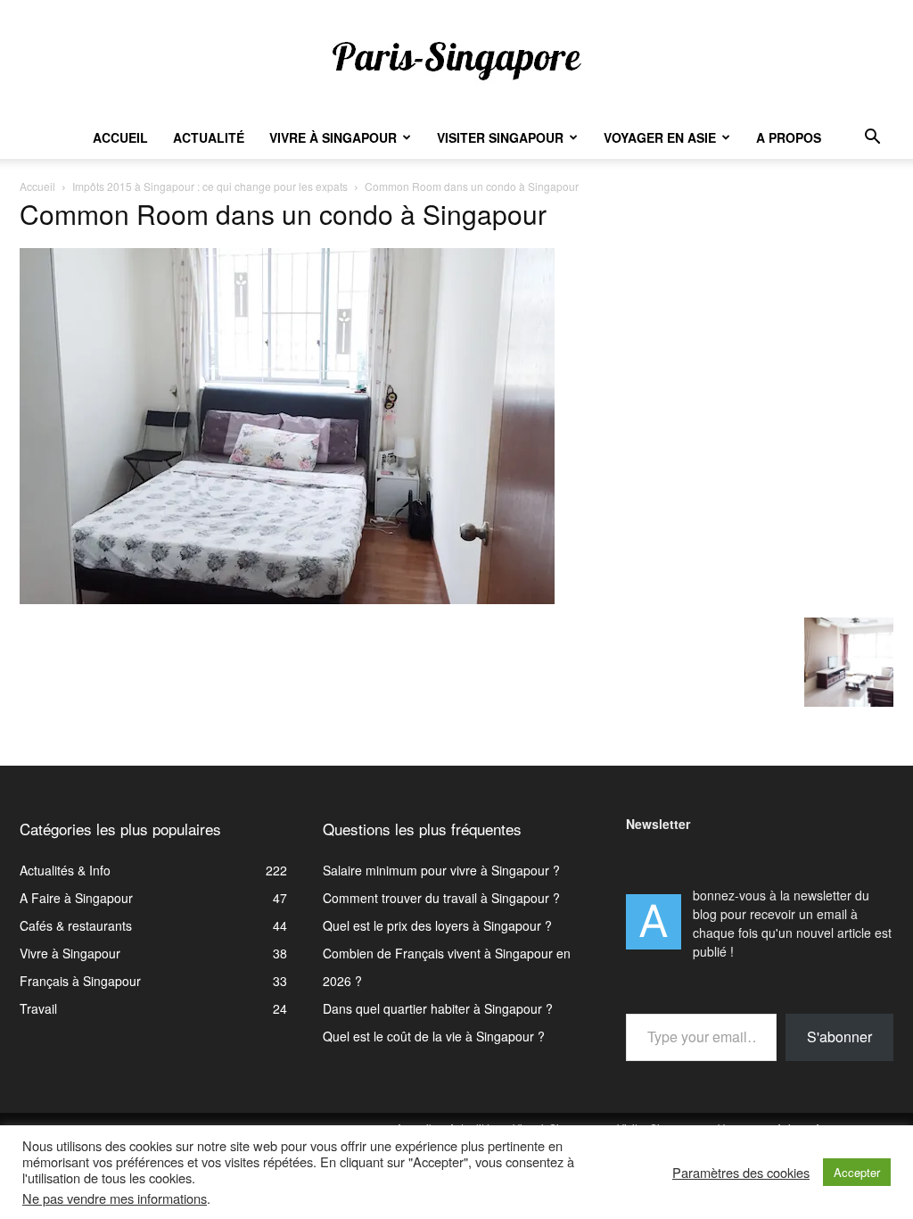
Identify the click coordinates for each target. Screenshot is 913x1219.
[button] (872, 138)
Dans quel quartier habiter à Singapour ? (438, 1008)
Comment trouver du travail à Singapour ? (441, 898)
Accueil (120, 137)
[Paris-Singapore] (456, 60)
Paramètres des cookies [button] (741, 1173)
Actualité (208, 137)
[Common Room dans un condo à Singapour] (287, 599)
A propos (788, 137)
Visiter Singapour (500, 137)
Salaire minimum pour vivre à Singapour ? (441, 870)
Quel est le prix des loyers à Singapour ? (437, 925)
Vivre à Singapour (333, 137)
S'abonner (839, 1036)
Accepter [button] (857, 1172)
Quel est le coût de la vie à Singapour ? (434, 1036)
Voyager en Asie (660, 137)
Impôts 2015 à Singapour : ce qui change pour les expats (210, 186)
